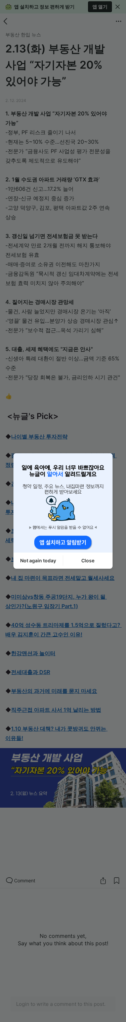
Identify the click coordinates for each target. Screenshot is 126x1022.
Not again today (38, 560)
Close (87, 560)
